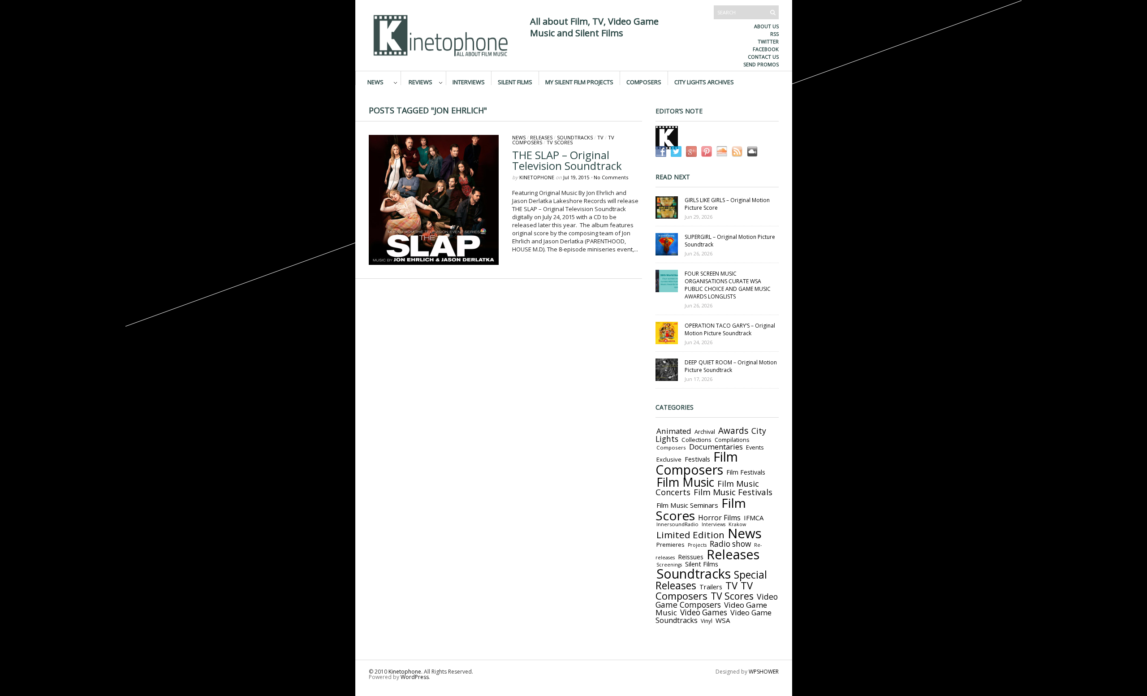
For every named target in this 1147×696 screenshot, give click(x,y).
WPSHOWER (764, 671)
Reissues (690, 557)
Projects (697, 545)
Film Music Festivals (733, 492)
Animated (673, 431)
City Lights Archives (704, 81)
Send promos (761, 64)
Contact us (763, 56)
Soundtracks (575, 137)
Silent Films (515, 81)
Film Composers (696, 463)
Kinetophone (536, 177)
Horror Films (719, 518)
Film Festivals (745, 472)
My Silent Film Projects (579, 81)
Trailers (710, 586)
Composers (643, 81)
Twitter (768, 41)
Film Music (685, 482)
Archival (704, 432)
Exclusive (668, 459)
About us (766, 26)
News (375, 81)
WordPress (415, 677)
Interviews (469, 81)
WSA (723, 620)
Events (755, 447)
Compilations (732, 440)
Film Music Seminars (687, 505)
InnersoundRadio (677, 524)
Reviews (420, 81)
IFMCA (753, 517)
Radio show (730, 544)
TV (600, 137)
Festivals (697, 458)
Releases (541, 137)
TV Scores (560, 142)
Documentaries (716, 446)
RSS (774, 33)
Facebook (766, 49)
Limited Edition (690, 534)
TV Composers (704, 590)
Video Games (703, 612)
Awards (733, 431)
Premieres (670, 544)
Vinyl (706, 620)
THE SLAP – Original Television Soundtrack (567, 160)
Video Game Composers (716, 600)
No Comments (611, 177)
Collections (696, 440)
